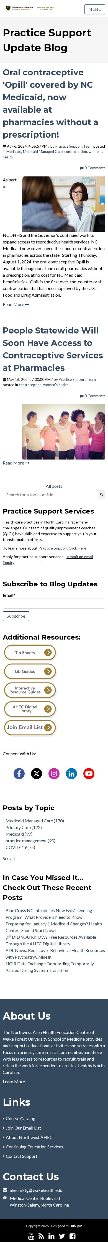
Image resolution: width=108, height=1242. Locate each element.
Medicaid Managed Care (43, 151)
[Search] (101, 494)
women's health (55, 385)
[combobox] (50, 494)
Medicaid (13, 151)
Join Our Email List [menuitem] (23, 1127)
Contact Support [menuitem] (21, 1156)
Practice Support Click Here (62, 548)
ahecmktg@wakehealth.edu (36, 1190)
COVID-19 (20, 847)
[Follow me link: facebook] (72, 1236)
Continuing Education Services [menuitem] (34, 1146)
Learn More (14, 1081)
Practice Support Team (73, 146)
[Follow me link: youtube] (31, 1236)
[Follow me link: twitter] (61, 1236)
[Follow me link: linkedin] (51, 1236)
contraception (75, 151)
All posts (54, 486)
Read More (14, 304)
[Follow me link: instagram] (80, 1236)
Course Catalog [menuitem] (20, 1118)
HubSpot (76, 1226)
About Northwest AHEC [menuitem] (29, 1137)
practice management (30, 840)
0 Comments (94, 168)
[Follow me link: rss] (41, 1236)
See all (9, 858)
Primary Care (24, 827)
